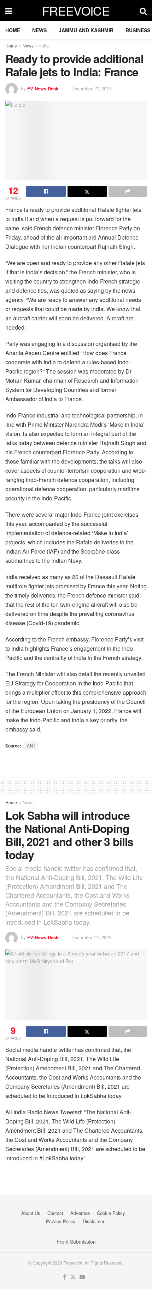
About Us (30, 1213)
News (39, 30)
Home (12, 30)
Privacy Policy (61, 1221)
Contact (55, 1213)
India (44, 46)
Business (137, 30)
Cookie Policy (111, 1213)
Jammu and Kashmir (86, 30)
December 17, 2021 (91, 88)
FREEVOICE (76, 11)
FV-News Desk (42, 88)
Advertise (80, 1213)
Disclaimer (93, 1221)
